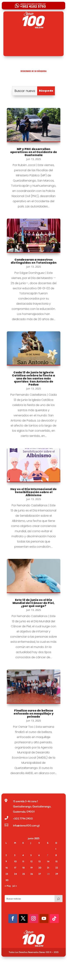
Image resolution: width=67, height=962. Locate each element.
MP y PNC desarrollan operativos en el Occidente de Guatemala (33, 152)
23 (7, 873)
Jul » (15, 885)
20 (39, 867)
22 (56, 867)
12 (31, 861)
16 (7, 867)
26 (31, 873)
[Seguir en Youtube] (43, 918)
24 (15, 873)
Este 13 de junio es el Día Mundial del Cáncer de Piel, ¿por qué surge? (33, 603)
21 (48, 867)
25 (23, 873)
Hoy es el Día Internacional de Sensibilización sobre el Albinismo (33, 492)
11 (23, 861)
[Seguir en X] (23, 918)
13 (39, 861)
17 (15, 867)
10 (15, 861)
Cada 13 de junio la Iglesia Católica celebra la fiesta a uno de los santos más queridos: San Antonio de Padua (33, 378)
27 (39, 873)
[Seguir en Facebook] (12, 918)
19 (31, 867)
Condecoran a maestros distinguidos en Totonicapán (33, 261)
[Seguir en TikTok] (54, 918)
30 (7, 880)
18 (23, 867)
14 (48, 861)
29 (56, 873)
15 (56, 861)
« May (8, 885)
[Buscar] (58, 898)
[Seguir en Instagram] (33, 918)
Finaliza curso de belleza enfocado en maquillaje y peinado (34, 713)
